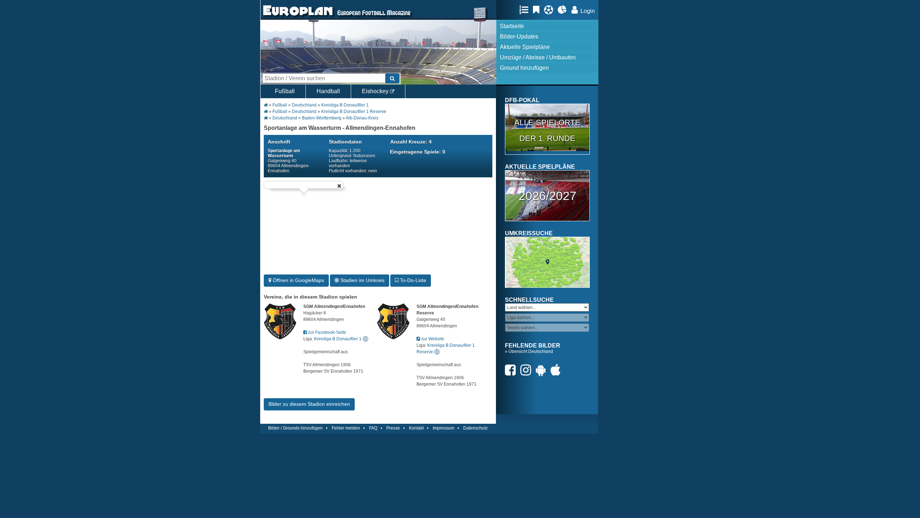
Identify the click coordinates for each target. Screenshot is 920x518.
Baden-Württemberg (321, 118)
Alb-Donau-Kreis (362, 118)
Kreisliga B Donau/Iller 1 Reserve (353, 111)
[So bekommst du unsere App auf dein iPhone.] (557, 370)
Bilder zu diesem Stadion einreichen (309, 404)
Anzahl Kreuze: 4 (411, 142)
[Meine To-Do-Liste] (538, 10)
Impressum (443, 428)
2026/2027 (547, 196)
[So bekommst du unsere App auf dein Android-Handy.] (542, 370)
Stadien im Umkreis (362, 280)
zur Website (432, 338)
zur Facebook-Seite (326, 332)
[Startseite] (298, 16)
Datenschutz (475, 428)
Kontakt (416, 428)
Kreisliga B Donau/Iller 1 (345, 105)
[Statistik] (564, 10)
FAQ (373, 428)
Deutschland (304, 105)
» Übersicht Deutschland (529, 351)
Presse (393, 428)
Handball (328, 91)
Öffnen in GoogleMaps (297, 280)
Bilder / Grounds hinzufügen (295, 428)
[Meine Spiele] (550, 10)
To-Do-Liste (412, 280)
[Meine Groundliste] (525, 10)
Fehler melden (346, 428)
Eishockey (376, 91)
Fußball (285, 91)
